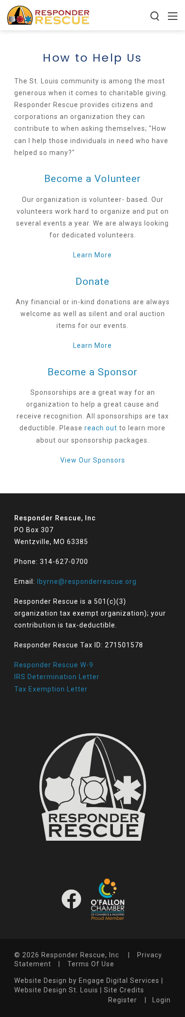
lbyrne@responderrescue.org (87, 581)
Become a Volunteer (92, 178)
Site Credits (124, 990)
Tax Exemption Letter (51, 689)
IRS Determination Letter (57, 677)
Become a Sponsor (92, 372)
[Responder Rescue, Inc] (48, 14)
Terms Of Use (90, 964)
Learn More (92, 255)
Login (161, 1000)
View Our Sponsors (92, 460)
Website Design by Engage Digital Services (86, 980)
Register (122, 1000)
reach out (100, 428)
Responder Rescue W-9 (53, 665)
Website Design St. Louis (56, 990)
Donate (92, 281)
